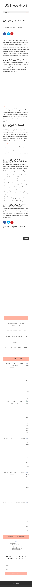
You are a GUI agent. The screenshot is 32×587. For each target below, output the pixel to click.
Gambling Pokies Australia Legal (11, 143)
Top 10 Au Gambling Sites (9, 106)
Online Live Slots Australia (16, 336)
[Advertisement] (16, 89)
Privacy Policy (15, 583)
